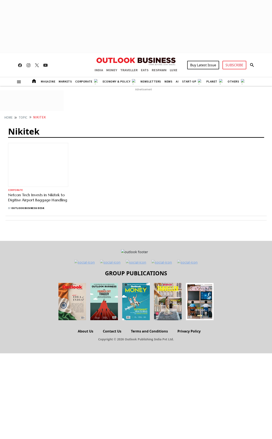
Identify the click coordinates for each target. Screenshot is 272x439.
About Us (85, 331)
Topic (23, 117)
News (168, 82)
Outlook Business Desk (27, 208)
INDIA (99, 70)
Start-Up (189, 82)
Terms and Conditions (149, 331)
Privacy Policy (189, 331)
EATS (145, 70)
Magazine (48, 82)
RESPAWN (159, 70)
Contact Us (112, 331)
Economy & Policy (116, 82)
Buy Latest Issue (203, 65)
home (8, 117)
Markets (65, 82)
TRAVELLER (129, 70)
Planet (211, 82)
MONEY (111, 70)
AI (177, 82)
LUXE (173, 70)
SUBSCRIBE (234, 65)
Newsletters (150, 82)
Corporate (83, 82)
